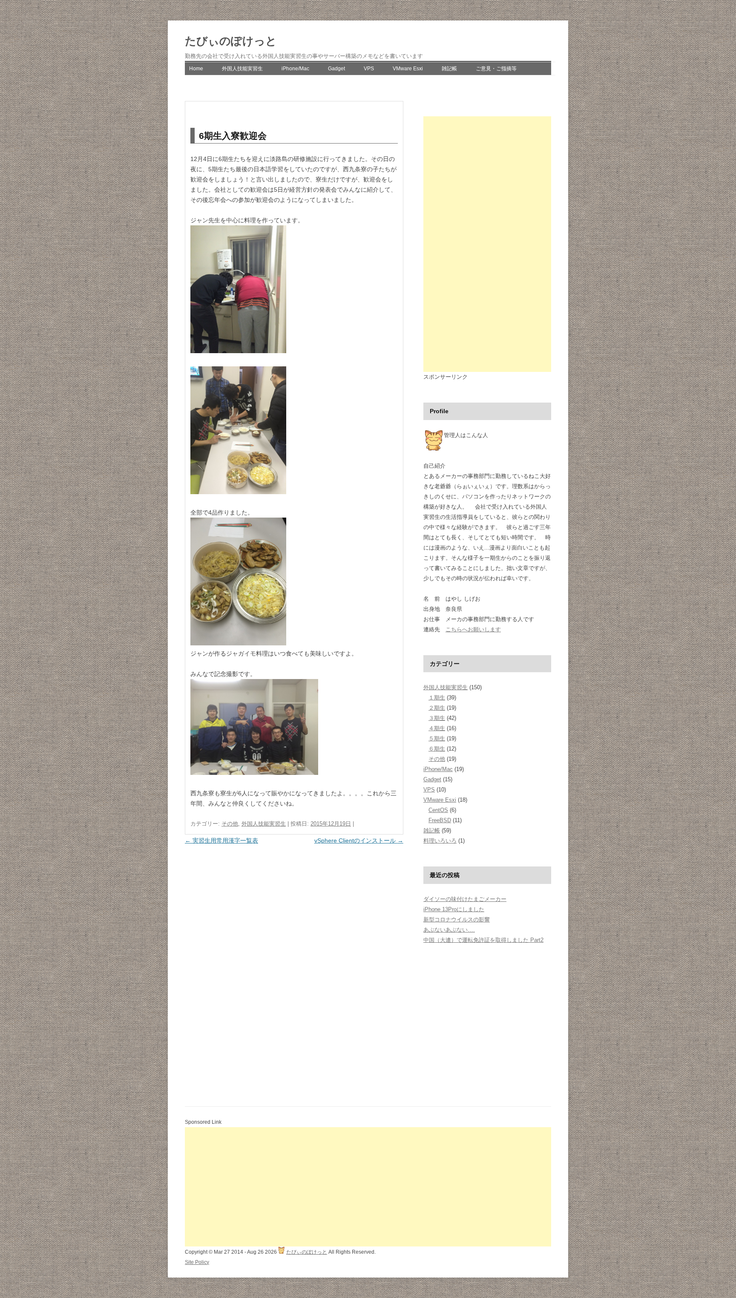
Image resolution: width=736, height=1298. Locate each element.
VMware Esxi (408, 69)
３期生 (436, 718)
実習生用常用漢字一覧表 (221, 840)
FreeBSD (439, 820)
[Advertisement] (487, 244)
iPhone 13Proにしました (453, 909)
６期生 (436, 748)
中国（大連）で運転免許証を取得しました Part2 (483, 940)
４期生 (436, 728)
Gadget (336, 69)
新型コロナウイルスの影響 (456, 919)
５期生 (436, 738)
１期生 (436, 697)
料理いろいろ (440, 841)
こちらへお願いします (473, 629)
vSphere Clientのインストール (358, 840)
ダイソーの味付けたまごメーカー (464, 899)
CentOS (438, 810)
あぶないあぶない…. (449, 930)
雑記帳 (449, 69)
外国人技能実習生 (242, 69)
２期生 (436, 708)
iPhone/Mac (295, 69)
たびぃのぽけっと (231, 41)
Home (196, 69)
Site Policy (197, 1262)
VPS (369, 69)
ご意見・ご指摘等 (496, 69)
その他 (229, 823)
